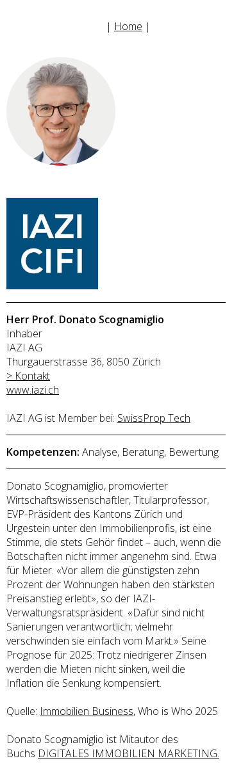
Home (128, 26)
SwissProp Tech (153, 418)
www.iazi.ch (32, 390)
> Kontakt (28, 376)
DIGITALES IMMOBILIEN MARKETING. (128, 753)
